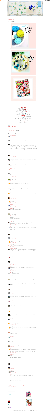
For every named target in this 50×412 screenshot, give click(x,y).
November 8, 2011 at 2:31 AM (13, 254)
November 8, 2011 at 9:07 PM (13, 364)
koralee (12, 399)
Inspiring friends (24, 17)
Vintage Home (11, 208)
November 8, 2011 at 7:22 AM (13, 293)
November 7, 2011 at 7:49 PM (13, 202)
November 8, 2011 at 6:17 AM (13, 280)
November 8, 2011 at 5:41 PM (13, 342)
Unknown (11, 192)
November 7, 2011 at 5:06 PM (13, 161)
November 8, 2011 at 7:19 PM (13, 352)
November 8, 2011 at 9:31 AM (13, 316)
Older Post (36, 385)
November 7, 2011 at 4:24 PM (13, 137)
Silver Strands (11, 178)
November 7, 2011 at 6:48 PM (13, 190)
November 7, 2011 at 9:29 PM (13, 219)
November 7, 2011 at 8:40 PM (13, 206)
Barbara (11, 318)
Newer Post (10, 385)
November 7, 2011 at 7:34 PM (13, 194)
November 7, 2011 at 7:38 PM (13, 198)
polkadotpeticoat (11, 204)
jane (10, 278)
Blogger (36, 410)
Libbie (10, 348)
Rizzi (10, 266)
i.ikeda (10, 187)
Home (10, 17)
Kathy (10, 182)
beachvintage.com (12, 200)
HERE (25, 119)
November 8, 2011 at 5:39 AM (13, 264)
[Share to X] (17, 130)
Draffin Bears (11, 354)
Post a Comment (11, 384)
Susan (10, 163)
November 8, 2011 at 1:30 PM (13, 334)
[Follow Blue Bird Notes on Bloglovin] (11, 392)
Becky (10, 331)
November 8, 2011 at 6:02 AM (13, 270)
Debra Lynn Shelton (12, 139)
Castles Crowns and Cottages (13, 143)
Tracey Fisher (11, 336)
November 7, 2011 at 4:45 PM (13, 156)
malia (10, 374)
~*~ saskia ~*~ (11, 221)
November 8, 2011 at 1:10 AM (13, 242)
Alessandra (11, 172)
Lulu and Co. (11, 304)
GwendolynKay (11, 370)
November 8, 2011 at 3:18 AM (13, 258)
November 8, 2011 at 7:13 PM (13, 346)
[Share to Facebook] (18, 130)
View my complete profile (13, 400)
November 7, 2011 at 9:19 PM (13, 215)
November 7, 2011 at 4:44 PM (13, 152)
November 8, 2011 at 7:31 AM (13, 298)
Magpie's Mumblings (12, 135)
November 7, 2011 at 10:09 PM (13, 224)
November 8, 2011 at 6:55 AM (13, 289)
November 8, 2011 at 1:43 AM (13, 246)
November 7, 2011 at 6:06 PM (13, 180)
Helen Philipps (11, 300)
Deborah (11, 272)
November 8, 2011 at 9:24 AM (13, 311)
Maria (10, 226)
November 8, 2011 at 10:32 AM (13, 320)
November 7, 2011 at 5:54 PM (13, 176)
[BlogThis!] (16, 130)
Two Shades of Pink (12, 168)
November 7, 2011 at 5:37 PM (13, 170)
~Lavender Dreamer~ (12, 154)
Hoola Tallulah (11, 244)
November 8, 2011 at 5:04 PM (13, 338)
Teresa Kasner (11, 158)
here (24, 121)
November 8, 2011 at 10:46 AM (13, 324)
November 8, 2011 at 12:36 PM (13, 329)
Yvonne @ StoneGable (12, 340)
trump (11, 326)
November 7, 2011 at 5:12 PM (13, 166)
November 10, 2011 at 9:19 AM (13, 372)
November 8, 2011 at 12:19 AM (13, 238)
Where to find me (15, 17)
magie (10, 256)
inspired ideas (11, 131)
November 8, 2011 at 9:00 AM (13, 302)
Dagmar (11, 295)
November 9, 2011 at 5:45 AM (13, 368)
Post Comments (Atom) (13, 386)
